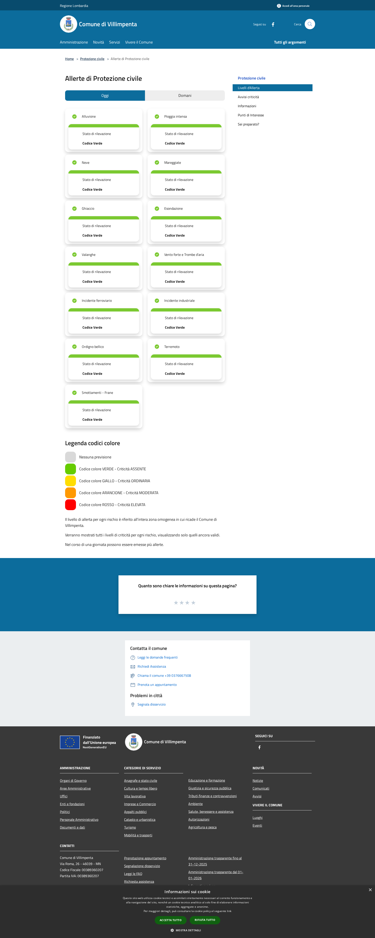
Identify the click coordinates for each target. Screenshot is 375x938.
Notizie (258, 780)
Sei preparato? (248, 124)
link (229, 911)
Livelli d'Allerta (249, 87)
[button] (187, 930)
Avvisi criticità (248, 96)
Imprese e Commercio (140, 804)
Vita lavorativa (135, 796)
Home (69, 58)
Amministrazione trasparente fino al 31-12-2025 (215, 861)
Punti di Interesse (251, 115)
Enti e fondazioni (72, 804)
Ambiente (195, 803)
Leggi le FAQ (133, 873)
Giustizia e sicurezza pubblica (209, 788)
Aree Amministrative (75, 788)
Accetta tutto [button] (171, 920)
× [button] (370, 890)
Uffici (63, 796)
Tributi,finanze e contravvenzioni (212, 795)
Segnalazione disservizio (142, 865)
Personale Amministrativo (79, 819)
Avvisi (257, 796)
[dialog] (187, 911)
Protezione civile (92, 58)
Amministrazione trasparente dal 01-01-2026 (215, 875)
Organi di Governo (73, 780)
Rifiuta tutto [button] (205, 920)
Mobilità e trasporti (138, 835)
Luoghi (258, 817)
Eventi (257, 825)
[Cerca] (310, 24)
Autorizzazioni (198, 819)
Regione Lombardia (74, 5)
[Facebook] (271, 24)
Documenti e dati (72, 827)
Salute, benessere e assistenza (211, 811)
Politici (65, 811)
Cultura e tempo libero (140, 788)
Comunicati (261, 788)
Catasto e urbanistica (139, 819)
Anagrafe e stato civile (140, 780)
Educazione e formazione (206, 780)
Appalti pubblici (135, 811)
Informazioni (247, 106)
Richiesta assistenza (139, 881)
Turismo (130, 827)
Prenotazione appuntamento (145, 858)
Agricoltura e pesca (202, 827)
